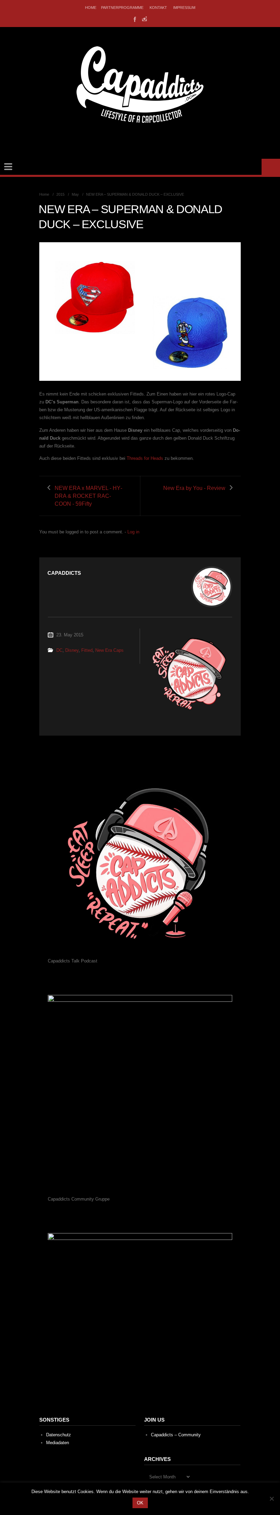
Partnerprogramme (122, 7)
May (75, 194)
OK (140, 1502)
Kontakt (158, 7)
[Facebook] (134, 19)
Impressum (184, 7)
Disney (72, 650)
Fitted (87, 650)
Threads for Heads (145, 458)
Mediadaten (57, 1442)
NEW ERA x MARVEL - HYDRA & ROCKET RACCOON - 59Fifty (88, 496)
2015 (60, 194)
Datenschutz (58, 1434)
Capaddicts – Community (176, 1434)
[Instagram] (144, 19)
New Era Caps (109, 650)
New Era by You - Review (194, 488)
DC (59, 650)
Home (90, 7)
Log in (133, 531)
